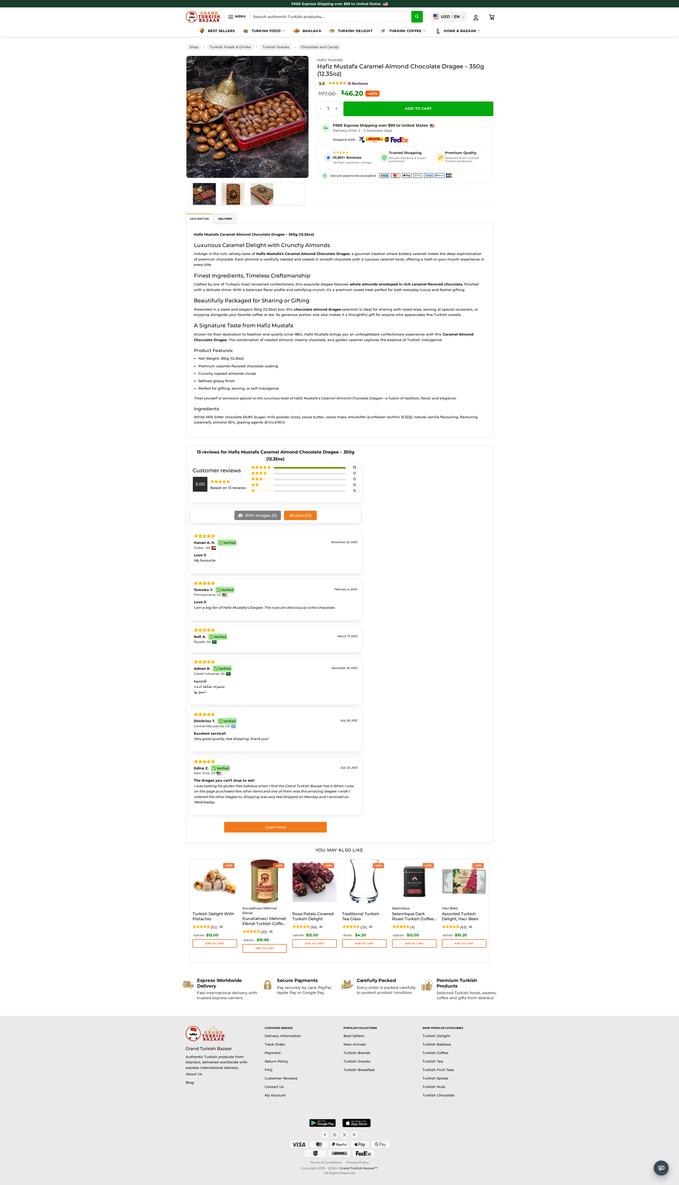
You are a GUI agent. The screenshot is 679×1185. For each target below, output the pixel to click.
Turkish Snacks (276, 47)
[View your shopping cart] (492, 17)
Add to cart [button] (264, 948)
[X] (345, 1135)
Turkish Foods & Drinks (230, 47)
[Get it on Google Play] (322, 1123)
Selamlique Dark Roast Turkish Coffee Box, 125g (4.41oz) (413, 916)
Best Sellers (221, 31)
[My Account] (476, 17)
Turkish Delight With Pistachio (213, 916)
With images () (260, 515)
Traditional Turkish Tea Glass (360, 916)
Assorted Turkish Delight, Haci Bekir (460, 916)
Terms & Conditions (325, 1162)
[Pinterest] (354, 1135)
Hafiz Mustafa (329, 60)
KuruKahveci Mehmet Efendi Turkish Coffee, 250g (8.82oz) (264, 921)
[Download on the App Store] (356, 1123)
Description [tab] (199, 219)
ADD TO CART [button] (214, 943)
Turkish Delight (355, 31)
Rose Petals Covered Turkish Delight (313, 916)
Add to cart (418, 109)
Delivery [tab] (225, 219)
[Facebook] (325, 1135)
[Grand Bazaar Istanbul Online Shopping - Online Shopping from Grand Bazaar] (203, 17)
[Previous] (197, 117)
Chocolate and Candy (319, 47)
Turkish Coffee (405, 31)
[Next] (297, 117)
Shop (193, 47)
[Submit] (417, 17)
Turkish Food (266, 31)
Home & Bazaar (460, 31)
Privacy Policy (357, 1162)
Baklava (312, 31)
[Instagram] (335, 1135)
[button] (237, 17)
